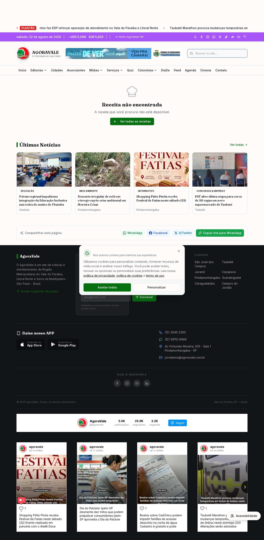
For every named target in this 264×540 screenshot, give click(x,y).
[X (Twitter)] (220, 37)
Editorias (37, 70)
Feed (177, 70)
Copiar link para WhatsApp (222, 233)
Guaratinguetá (231, 277)
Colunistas (145, 70)
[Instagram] (207, 37)
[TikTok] (226, 37)
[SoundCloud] (232, 37)
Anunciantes (76, 70)
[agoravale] (23, 449)
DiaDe (165, 70)
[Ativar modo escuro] (195, 37)
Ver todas (237, 144)
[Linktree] (245, 37)
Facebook (160, 233)
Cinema (205, 70)
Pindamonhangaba (207, 277)
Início (22, 70)
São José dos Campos (204, 264)
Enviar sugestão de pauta (39, 291)
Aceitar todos (107, 287)
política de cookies (130, 275)
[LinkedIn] (147, 383)
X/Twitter (185, 233)
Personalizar (156, 287)
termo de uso (155, 275)
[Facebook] (201, 37)
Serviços (113, 70)
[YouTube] (238, 37)
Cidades (57, 70)
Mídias (94, 70)
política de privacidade (99, 275)
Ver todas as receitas (135, 121)
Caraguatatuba (205, 283)
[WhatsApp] (214, 37)
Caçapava (229, 272)
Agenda (190, 70)
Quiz (130, 70)
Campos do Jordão (230, 285)
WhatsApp (134, 233)
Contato (221, 70)
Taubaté (227, 262)
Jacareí (200, 272)
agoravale (36, 446)
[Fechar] (178, 251)
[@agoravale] (82, 423)
